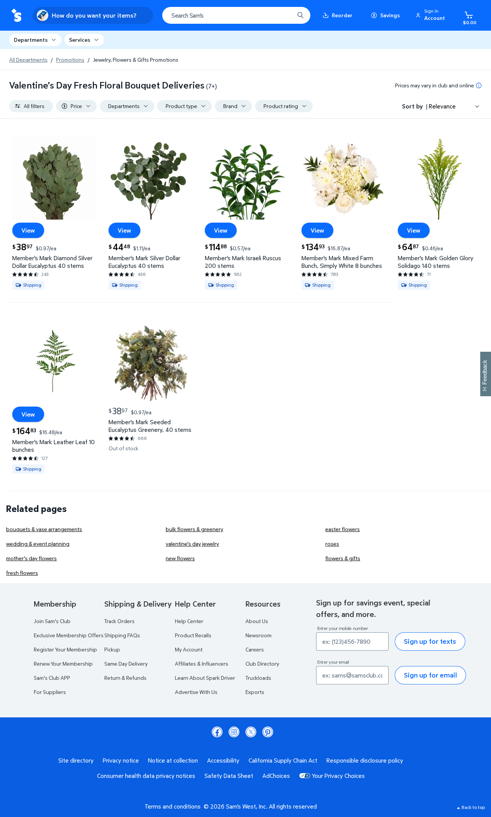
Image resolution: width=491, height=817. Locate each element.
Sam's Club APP (52, 677)
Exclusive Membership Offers (69, 635)
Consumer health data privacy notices (146, 775)
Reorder (342, 15)
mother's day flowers (31, 558)
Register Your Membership (65, 649)
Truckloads (258, 677)
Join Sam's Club (52, 621)
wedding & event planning (37, 543)
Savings (390, 15)
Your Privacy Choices (338, 775)
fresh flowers (22, 572)
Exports (255, 692)
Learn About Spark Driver (205, 677)
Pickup (112, 649)
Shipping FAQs (122, 635)
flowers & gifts (342, 558)
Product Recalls (193, 635)
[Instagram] (234, 732)
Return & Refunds (125, 677)
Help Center (189, 621)
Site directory (76, 760)
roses (332, 543)
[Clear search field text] (283, 15)
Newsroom (259, 635)
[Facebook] (217, 732)
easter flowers (342, 529)
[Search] (300, 15)
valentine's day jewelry (192, 543)
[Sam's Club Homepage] (16, 15)
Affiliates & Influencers (201, 663)
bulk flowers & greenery (194, 529)
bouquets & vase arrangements (44, 529)
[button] (431, 15)
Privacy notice (121, 760)
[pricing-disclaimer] (479, 85)
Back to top (473, 807)
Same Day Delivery (126, 663)
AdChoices (276, 775)
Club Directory (262, 663)
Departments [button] (31, 39)
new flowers (180, 558)
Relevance (442, 106)
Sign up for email (430, 675)
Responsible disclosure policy (364, 760)
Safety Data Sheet (228, 775)
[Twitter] (250, 732)
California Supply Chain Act (283, 760)
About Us (257, 621)
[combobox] (236, 15)
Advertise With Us (196, 692)
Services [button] (79, 39)
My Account (189, 649)
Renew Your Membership (63, 663)
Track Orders (119, 621)
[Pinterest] (267, 732)
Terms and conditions (173, 806)
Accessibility (223, 760)
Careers (255, 649)
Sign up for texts (430, 641)
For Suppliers (50, 692)
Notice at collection (173, 760)
